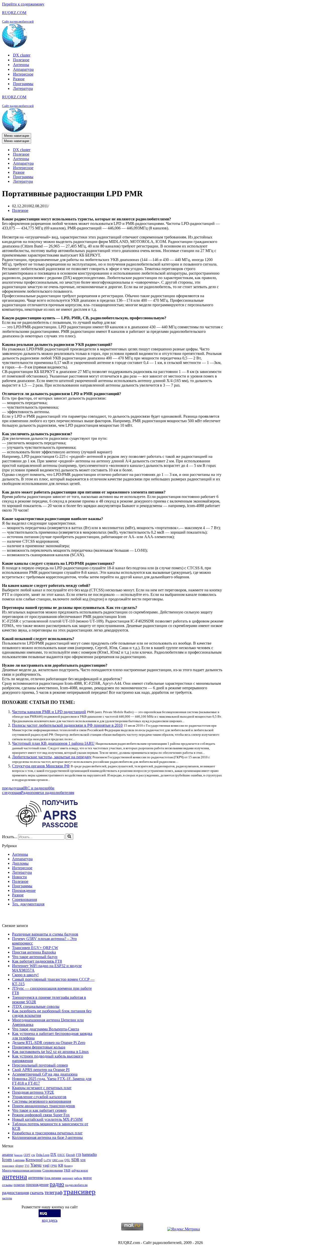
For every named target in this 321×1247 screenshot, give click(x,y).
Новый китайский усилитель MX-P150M (47, 1119)
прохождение (37, 1184)
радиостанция (15, 1192)
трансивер (79, 1192)
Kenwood (34, 1159)
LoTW (47, 1160)
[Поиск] (69, 837)
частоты (7, 1198)
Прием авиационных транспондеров (43, 1106)
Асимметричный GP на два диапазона (44, 1074)
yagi (46, 1165)
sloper (19, 1165)
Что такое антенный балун (34, 957)
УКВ (67, 1170)
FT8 (78, 1155)
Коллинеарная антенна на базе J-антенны (47, 1137)
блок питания (52, 1178)
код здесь (49, 1220)
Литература (23, 88)
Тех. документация (28, 904)
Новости (19, 877)
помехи (19, 1185)
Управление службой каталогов (39, 1097)
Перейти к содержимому (23, 4)
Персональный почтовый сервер (40, 1065)
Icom (7, 1159)
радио (57, 1184)
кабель (78, 1178)
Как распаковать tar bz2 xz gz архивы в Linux (50, 1051)
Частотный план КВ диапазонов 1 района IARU (53, 743)
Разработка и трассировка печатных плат (47, 1133)
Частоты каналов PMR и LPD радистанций (49, 712)
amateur (7, 1155)
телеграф (53, 1192)
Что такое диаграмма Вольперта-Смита (45, 1029)
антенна (14, 1176)
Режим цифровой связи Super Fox (41, 1115)
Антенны (21, 65)
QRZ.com (57, 1160)
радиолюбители (76, 1185)
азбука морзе (79, 1170)
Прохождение (24, 890)
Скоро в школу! (25, 975)
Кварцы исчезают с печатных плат (41, 1088)
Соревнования (24, 899)
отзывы (7, 1185)
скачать (37, 1192)
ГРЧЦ (53, 1165)
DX (53, 1154)
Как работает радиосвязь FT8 (37, 961)
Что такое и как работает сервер (39, 1110)
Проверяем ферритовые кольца (38, 1047)
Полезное (21, 60)
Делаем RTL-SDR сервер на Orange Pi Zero (48, 1042)
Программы (23, 84)
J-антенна (19, 1160)
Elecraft (70, 1155)
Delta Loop (42, 1155)
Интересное (23, 74)
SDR (75, 1159)
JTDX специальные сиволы (35, 1006)
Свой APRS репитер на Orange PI (40, 1070)
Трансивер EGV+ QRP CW (35, 948)
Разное (19, 79)
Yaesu (36, 1165)
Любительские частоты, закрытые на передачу (52, 757)
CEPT (27, 1155)
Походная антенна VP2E (33, 1092)
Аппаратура (23, 69)
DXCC (61, 1155)
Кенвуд (68, 1165)
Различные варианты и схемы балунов (45, 934)
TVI (27, 1165)
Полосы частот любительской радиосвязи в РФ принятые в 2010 (67, 725)
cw (33, 1155)
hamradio (89, 1154)
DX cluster (21, 55)
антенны (35, 1177)
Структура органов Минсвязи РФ (41, 766)
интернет (67, 1178)
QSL (67, 1160)
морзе (87, 1178)
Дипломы (20, 863)
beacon (18, 1155)
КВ (60, 1165)
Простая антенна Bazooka (34, 952)
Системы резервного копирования (41, 1101)
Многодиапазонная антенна (21, 1170)
